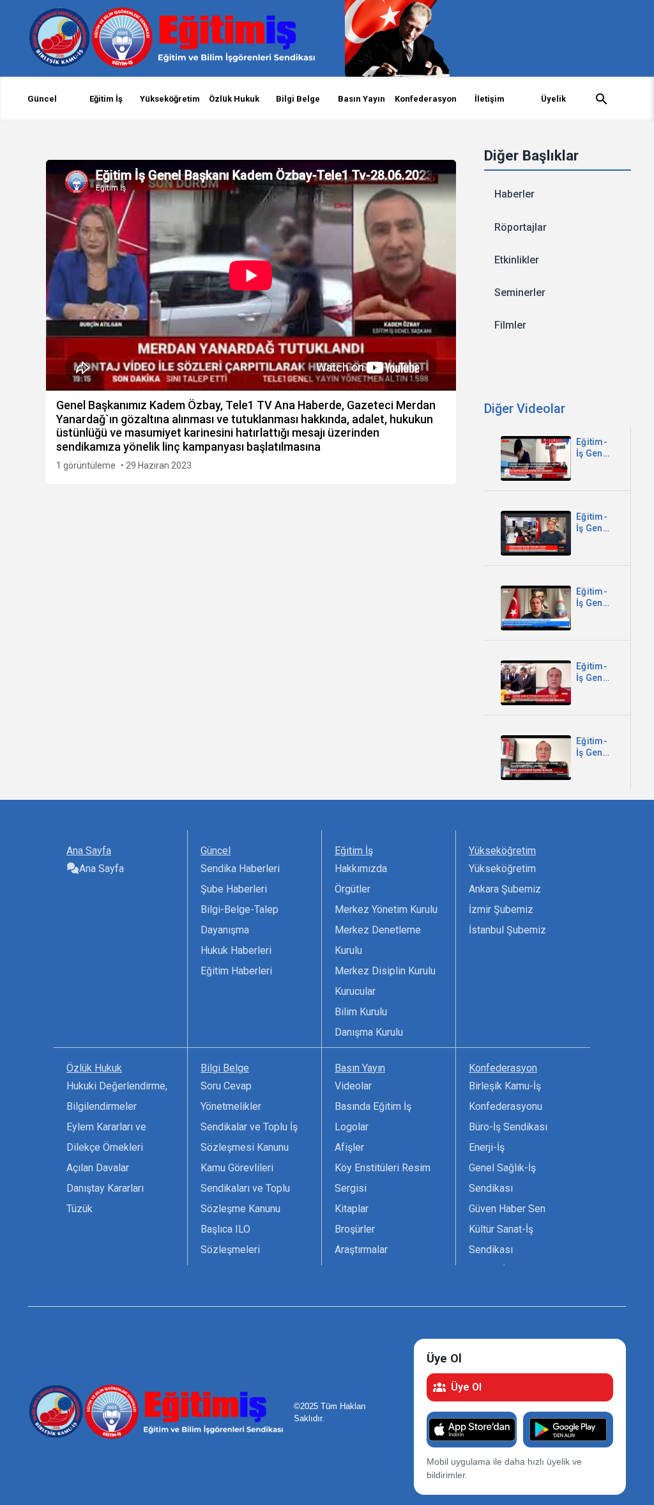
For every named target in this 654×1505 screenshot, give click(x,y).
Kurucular (355, 991)
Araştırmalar (361, 1250)
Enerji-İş (487, 1147)
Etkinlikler (516, 260)
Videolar (353, 1086)
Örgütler (352, 889)
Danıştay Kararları (105, 1188)
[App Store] (472, 1429)
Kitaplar (352, 1209)
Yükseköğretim (502, 868)
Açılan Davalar (97, 1168)
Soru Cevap (226, 1086)
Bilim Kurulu (361, 1012)
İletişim (490, 99)
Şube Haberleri (234, 889)
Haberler (514, 194)
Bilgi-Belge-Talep (239, 909)
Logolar (352, 1127)
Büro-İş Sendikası (508, 1127)
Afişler (349, 1147)
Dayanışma (225, 930)
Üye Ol (466, 1387)
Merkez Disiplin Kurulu (385, 971)
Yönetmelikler (231, 1106)
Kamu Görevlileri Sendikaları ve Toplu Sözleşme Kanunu (245, 1188)
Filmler (510, 325)
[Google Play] (568, 1429)
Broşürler (355, 1229)
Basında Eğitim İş (373, 1106)
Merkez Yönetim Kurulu (386, 909)
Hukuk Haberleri (236, 950)
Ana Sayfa (101, 868)
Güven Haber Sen (507, 1209)
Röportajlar (520, 227)
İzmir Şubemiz (501, 909)
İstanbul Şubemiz (507, 930)
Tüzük (79, 1209)
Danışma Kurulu (369, 1032)
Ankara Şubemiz (505, 889)
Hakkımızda (361, 868)
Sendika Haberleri (240, 868)
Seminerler (519, 292)
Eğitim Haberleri (236, 971)
